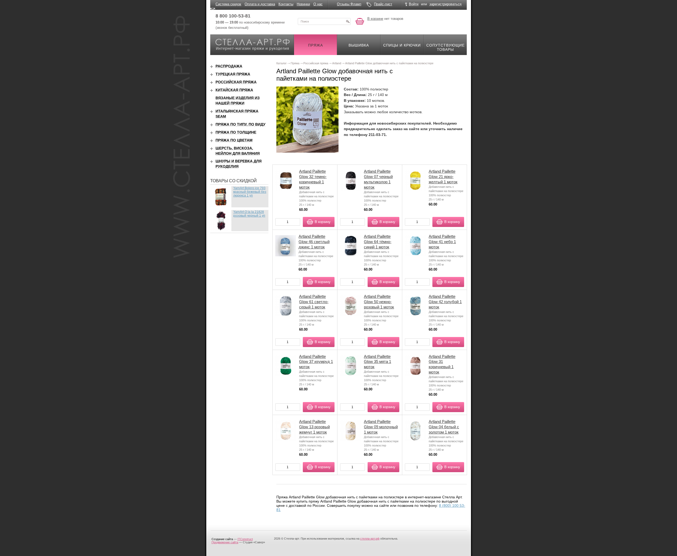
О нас (318, 4)
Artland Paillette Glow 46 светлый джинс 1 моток (314, 241)
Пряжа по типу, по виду (241, 124)
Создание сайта (222, 539)
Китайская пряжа (234, 90)
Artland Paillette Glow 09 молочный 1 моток (381, 426)
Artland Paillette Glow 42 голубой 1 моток (445, 301)
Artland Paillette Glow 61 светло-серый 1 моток (313, 301)
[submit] (347, 21)
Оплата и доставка (260, 4)
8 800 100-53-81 (233, 16)
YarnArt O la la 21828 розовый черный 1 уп (249, 213)
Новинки (303, 4)
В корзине (375, 19)
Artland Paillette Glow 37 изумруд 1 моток (316, 361)
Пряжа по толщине (236, 132)
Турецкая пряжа (233, 74)
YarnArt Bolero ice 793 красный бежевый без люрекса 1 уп (249, 191)
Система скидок (228, 4)
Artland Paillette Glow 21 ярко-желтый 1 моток (443, 176)
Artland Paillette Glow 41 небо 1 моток (442, 241)
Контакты (285, 4)
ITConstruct (245, 539)
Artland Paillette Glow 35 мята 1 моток (377, 361)
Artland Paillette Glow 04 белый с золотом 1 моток (444, 426)
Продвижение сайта (225, 542)
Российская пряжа (236, 82)
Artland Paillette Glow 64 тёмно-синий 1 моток (377, 241)
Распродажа (229, 66)
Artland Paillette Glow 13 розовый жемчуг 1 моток (314, 426)
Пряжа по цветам (234, 140)
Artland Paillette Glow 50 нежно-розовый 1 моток (379, 301)
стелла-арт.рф (369, 538)
